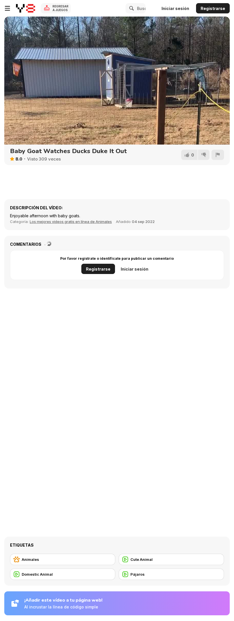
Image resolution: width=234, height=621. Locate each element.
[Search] (131, 8)
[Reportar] (217, 155)
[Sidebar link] (7, 8)
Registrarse (213, 8)
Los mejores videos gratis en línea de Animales (71, 221)
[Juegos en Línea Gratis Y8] (25, 8)
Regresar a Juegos (60, 8)
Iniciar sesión (175, 8)
